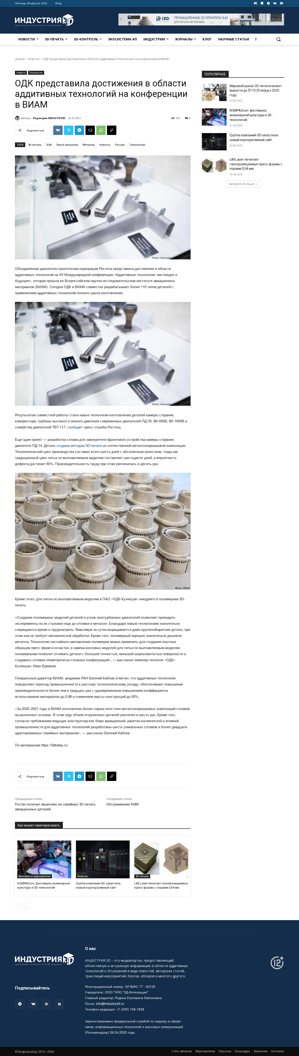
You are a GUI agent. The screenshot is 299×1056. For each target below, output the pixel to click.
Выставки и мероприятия (34, 876)
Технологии (36, 72)
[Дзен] (46, 1004)
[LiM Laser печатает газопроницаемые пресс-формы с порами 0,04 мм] (161, 859)
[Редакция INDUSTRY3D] (18, 118)
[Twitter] (68, 130)
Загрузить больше (241, 184)
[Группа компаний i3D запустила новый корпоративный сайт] (103, 859)
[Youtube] (281, 3)
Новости (33, 59)
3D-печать (35, 144)
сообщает (75, 426)
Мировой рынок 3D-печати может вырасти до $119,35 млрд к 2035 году (256, 90)
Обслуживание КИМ (122, 804)
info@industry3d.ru (110, 1003)
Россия (120, 144)
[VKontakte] (275, 3)
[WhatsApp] (101, 130)
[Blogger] (262, 3)
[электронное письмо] (90, 130)
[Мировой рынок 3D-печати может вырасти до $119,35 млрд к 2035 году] (214, 92)
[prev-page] (18, 906)
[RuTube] (59, 1004)
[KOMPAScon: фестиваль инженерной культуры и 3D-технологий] (44, 859)
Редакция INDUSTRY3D (49, 118)
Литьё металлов (67, 144)
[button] (278, 39)
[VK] (58, 130)
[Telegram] (268, 3)
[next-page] (25, 906)
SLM (49, 144)
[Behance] (255, 3)
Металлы (89, 144)
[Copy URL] (111, 130)
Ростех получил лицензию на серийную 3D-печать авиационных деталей (55, 806)
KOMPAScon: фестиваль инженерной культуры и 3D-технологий (251, 115)
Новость (105, 144)
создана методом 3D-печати (79, 445)
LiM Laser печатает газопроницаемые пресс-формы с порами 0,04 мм (256, 164)
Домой (20, 59)
